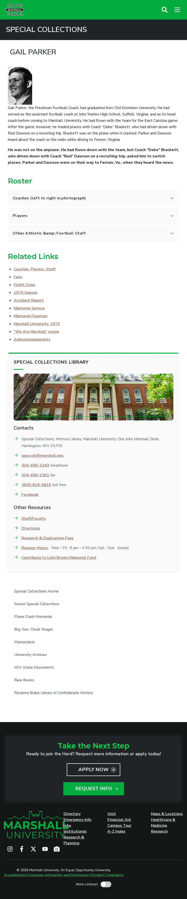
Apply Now (93, 769)
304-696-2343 (35, 465)
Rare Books (24, 680)
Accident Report (29, 300)
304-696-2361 (35, 475)
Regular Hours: (34, 548)
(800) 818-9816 (36, 485)
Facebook (29, 494)
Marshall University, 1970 (37, 324)
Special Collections (46, 29)
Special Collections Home (36, 591)
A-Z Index (116, 831)
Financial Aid (119, 819)
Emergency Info (77, 819)
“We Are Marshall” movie (36, 331)
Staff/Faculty (33, 518)
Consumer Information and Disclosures (58, 875)
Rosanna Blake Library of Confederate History (53, 692)
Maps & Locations (167, 814)
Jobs (67, 825)
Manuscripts (24, 642)
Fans (18, 277)
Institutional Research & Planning (75, 837)
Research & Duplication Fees (47, 538)
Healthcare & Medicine (163, 822)
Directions (30, 528)
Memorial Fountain (30, 316)
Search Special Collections (36, 604)
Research (159, 831)
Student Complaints (107, 875)
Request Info (93, 788)
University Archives (30, 654)
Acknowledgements (32, 339)
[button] (165, 10)
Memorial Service (29, 308)
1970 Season (25, 292)
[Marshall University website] (15, 10)
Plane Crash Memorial (33, 616)
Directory (72, 814)
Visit (111, 814)
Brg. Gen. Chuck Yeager (33, 629)
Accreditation (15, 875)
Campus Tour (119, 825)
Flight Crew (24, 284)
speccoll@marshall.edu (42, 455)
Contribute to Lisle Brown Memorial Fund (58, 557)
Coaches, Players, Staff (35, 269)
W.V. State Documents (34, 667)
